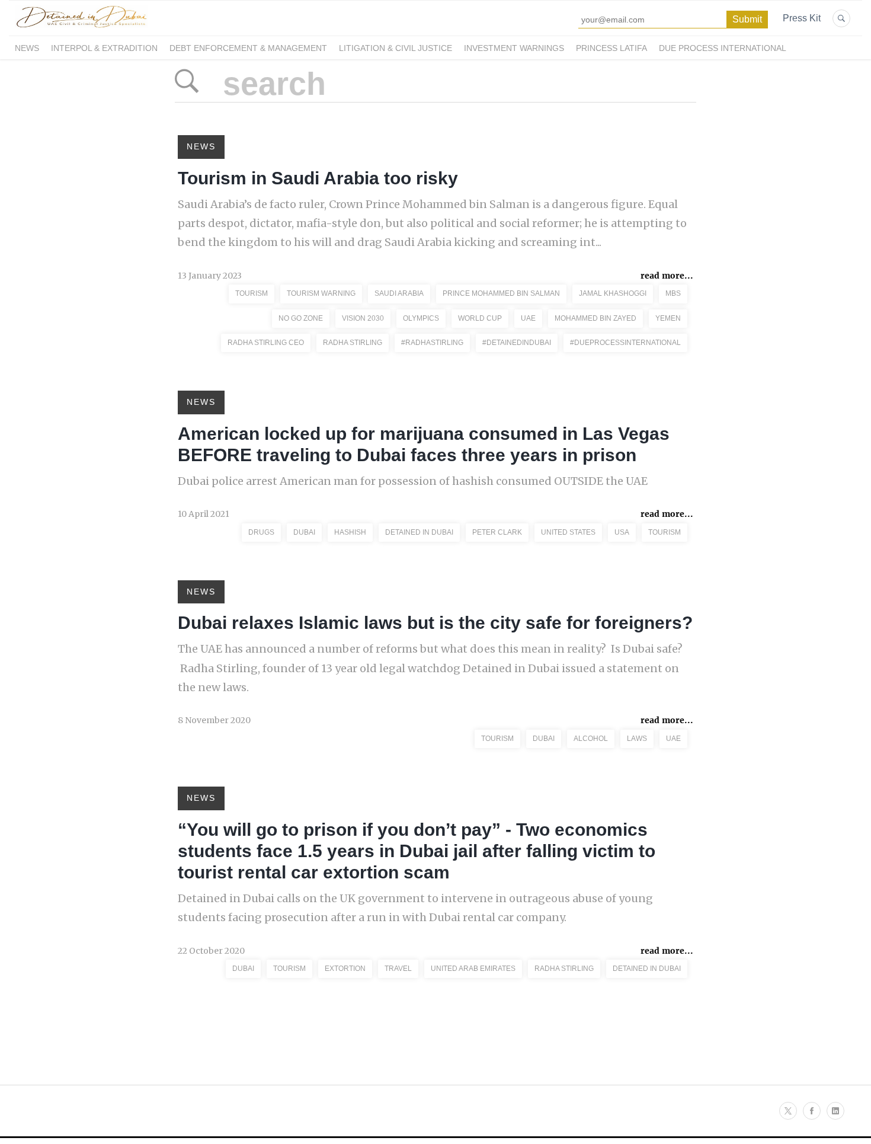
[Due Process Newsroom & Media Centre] (81, 28)
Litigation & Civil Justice (395, 48)
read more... (667, 275)
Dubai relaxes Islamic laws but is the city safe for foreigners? (435, 622)
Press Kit (802, 18)
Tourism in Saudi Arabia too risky (318, 178)
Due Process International (722, 48)
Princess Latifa (611, 48)
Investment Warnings (514, 48)
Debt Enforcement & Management (248, 48)
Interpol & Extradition (104, 48)
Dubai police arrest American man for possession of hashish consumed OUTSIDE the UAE (413, 481)
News (27, 48)
